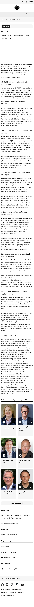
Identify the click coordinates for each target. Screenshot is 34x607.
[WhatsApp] (17, 584)
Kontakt (7, 589)
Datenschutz (13, 592)
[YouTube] (22, 584)
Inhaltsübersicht (17, 589)
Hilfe (2, 589)
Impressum (21, 592)
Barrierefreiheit (5, 592)
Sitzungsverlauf (5, 546)
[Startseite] (17, 7)
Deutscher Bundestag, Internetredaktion (14, 569)
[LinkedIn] (7, 584)
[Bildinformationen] (14, 422)
